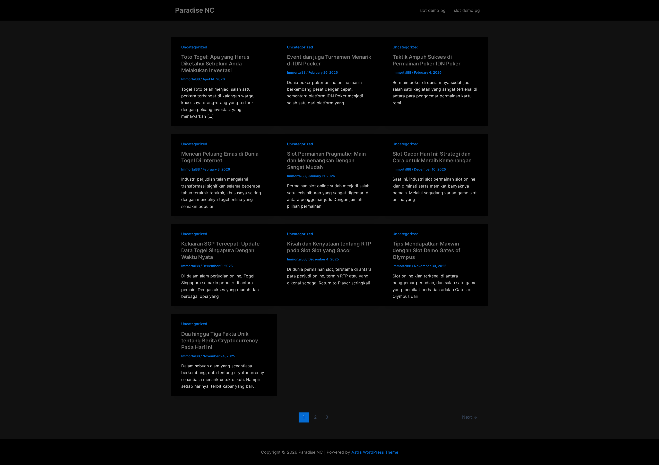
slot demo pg (433, 10)
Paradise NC (194, 10)
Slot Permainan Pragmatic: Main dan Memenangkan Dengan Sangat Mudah (326, 160)
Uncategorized (194, 47)
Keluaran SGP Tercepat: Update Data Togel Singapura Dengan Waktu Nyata (220, 250)
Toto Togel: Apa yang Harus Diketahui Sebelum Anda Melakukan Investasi (215, 63)
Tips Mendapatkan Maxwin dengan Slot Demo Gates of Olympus (427, 250)
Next (469, 417)
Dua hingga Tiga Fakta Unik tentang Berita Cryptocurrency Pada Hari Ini (219, 340)
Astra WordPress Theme (374, 452)
